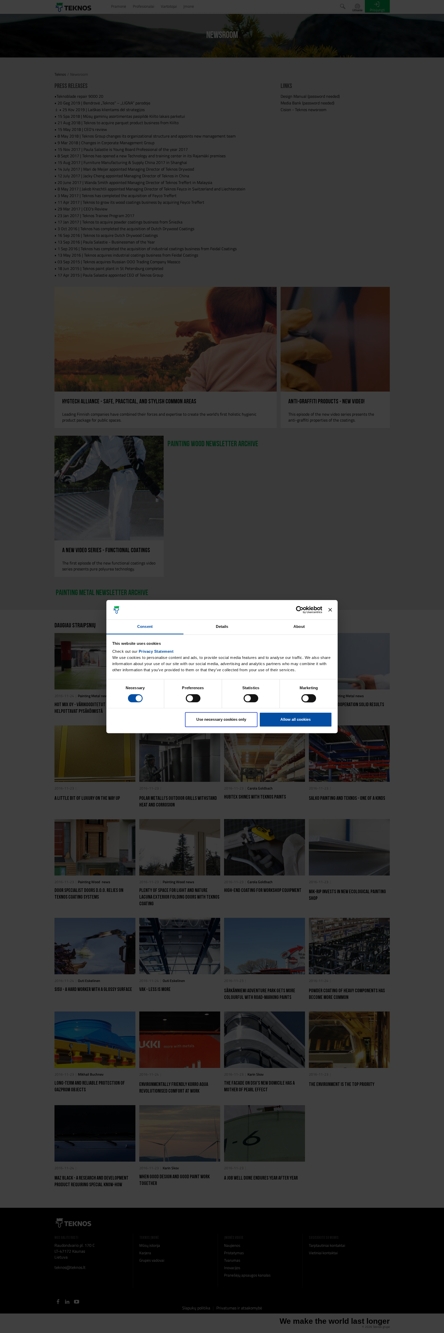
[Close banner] (330, 609)
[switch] (193, 698)
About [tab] (299, 627)
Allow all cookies (295, 719)
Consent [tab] (145, 627)
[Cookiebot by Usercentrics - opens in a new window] (299, 610)
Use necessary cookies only (221, 719)
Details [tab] (222, 627)
